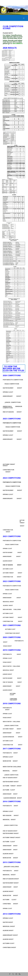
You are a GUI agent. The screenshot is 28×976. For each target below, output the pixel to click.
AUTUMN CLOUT (9, 790)
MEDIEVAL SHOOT (10, 771)
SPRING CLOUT (7, 908)
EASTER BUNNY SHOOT (11, 883)
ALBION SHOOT (8, 854)
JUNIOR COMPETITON (10, 825)
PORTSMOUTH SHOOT (10, 805)
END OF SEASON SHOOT (11, 879)
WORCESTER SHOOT (10, 761)
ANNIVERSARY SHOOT (10, 845)
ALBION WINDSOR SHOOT (12, 798)
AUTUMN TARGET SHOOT (11, 837)
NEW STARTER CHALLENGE (12, 767)
